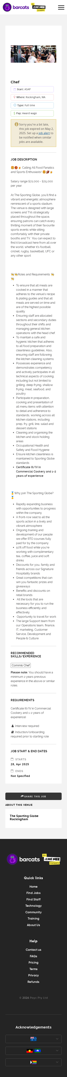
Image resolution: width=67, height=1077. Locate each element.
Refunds (33, 982)
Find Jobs (33, 893)
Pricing (33, 962)
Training (33, 918)
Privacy (33, 975)
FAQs (33, 956)
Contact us (33, 950)
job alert (44, 133)
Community (33, 912)
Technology (33, 906)
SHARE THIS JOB (35, 796)
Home (33, 887)
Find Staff (33, 899)
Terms (33, 969)
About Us (33, 925)
